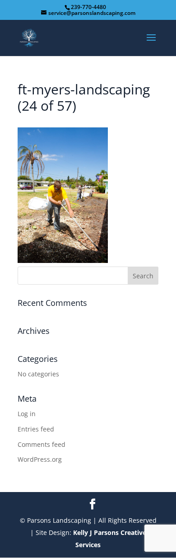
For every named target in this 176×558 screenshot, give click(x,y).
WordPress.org (40, 459)
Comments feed (41, 444)
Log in (27, 413)
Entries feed (36, 429)
